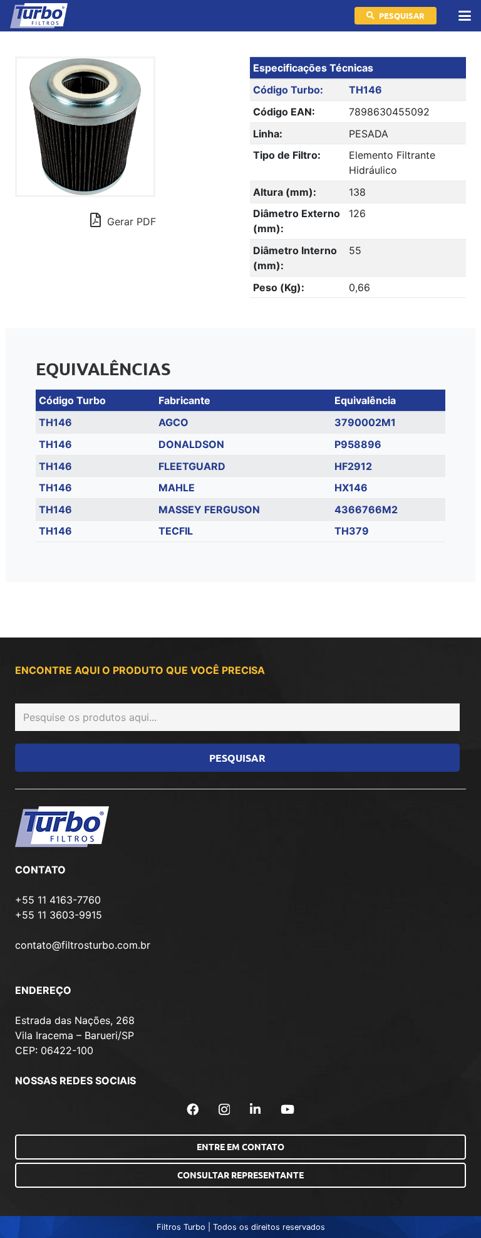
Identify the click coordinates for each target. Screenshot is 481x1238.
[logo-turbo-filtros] (39, 15)
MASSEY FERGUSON (209, 509)
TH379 (351, 531)
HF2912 (353, 466)
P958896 (357, 444)
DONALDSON (191, 444)
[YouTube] (287, 1109)
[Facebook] (193, 1109)
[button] (464, 15)
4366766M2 (366, 509)
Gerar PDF (130, 221)
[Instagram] (224, 1109)
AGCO (173, 422)
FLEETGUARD (191, 466)
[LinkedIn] (255, 1109)
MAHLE (176, 487)
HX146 (351, 487)
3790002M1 (365, 422)
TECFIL (175, 531)
